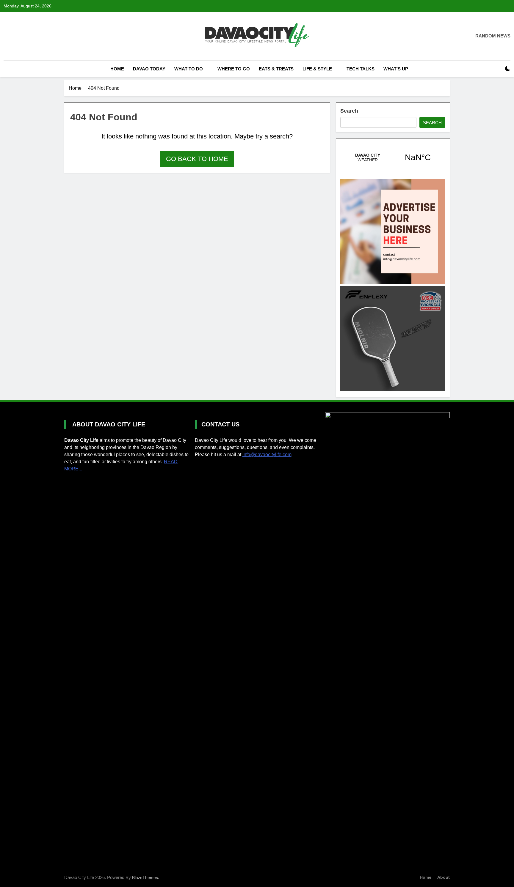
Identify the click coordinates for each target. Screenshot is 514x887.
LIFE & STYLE (317, 68)
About (443, 877)
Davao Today (149, 68)
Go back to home (197, 159)
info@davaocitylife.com (267, 454)
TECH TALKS (360, 68)
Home (116, 68)
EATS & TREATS (276, 68)
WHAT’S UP (395, 68)
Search (349, 111)
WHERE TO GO (233, 68)
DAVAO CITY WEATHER (392, 157)
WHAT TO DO (188, 68)
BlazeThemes (145, 877)
